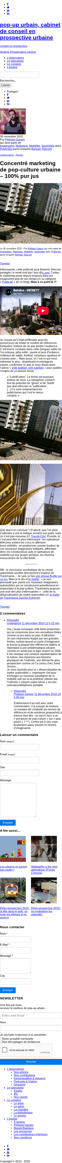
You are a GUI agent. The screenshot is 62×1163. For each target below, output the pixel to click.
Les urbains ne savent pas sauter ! (13, 868)
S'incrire (31, 1061)
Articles (19, 155)
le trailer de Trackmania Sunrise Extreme (30, 596)
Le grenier (20, 1115)
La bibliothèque (23, 1112)
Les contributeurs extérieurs (31, 1134)
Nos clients (20, 1097)
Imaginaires (7, 145)
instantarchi (14, 623)
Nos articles (21, 1072)
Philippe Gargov (15, 139)
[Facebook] (7, 4)
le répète (33, 579)
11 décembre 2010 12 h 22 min (40, 623)
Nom (7, 741)
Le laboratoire (15, 60)
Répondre (13, 620)
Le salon (19, 1106)
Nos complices (23, 1137)
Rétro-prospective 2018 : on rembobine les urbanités (46, 911)
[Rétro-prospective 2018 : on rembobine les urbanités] (44, 902)
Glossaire (19, 1084)
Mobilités (34, 145)
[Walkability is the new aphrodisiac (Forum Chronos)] (44, 860)
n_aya (45, 272)
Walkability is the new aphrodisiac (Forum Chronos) (44, 869)
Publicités (6, 148)
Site (2, 767)
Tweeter (5, 263)
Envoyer (8, 990)
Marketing (22, 145)
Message (5, 780)
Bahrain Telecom (41, 148)
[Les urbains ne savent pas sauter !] (13, 860)
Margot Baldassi (24, 1128)
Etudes (18, 1090)
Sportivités (48, 145)
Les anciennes (23, 1131)
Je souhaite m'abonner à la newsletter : (24, 1034)
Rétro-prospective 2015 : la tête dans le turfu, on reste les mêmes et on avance (15, 913)
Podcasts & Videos (25, 1081)
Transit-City (38, 536)
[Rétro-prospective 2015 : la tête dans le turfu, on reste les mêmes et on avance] (13, 902)
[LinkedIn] (8, 13)
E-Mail (5, 944)
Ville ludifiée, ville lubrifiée (28, 367)
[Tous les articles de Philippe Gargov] (13, 133)
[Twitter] (8, 7)
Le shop (19, 1103)
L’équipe (12, 67)
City (2, 975)
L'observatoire (7, 155)
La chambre (21, 1109)
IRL (16, 1093)
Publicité (7, 281)
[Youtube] (8, 10)
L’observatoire (15, 57)
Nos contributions (24, 1075)
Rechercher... (8, 80)
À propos (19, 1121)
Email (7, 754)
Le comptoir (14, 64)
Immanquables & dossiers (29, 1078)
